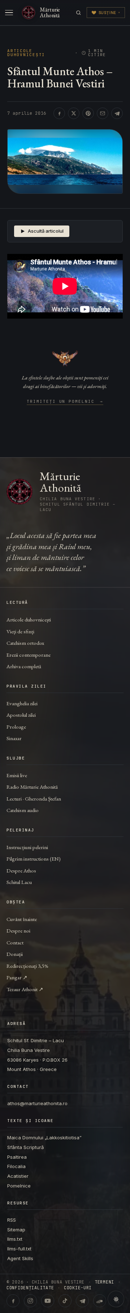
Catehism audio (22, 810)
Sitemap (16, 1229)
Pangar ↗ (16, 977)
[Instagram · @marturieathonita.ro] (30, 1300)
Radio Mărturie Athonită (32, 786)
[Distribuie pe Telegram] (117, 113)
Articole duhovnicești (26, 53)
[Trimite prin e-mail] (102, 113)
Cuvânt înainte (21, 919)
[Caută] (78, 13)
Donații (14, 953)
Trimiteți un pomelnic (65, 402)
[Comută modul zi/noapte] (116, 1299)
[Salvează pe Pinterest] (88, 113)
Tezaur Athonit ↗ (24, 989)
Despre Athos (21, 870)
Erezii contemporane (28, 654)
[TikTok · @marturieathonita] (65, 1300)
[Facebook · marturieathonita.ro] (13, 1300)
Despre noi (18, 930)
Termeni (104, 1282)
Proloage (16, 726)
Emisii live (16, 775)
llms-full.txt (19, 1249)
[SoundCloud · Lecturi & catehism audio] (99, 1300)
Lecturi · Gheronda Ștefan (33, 798)
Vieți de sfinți (20, 631)
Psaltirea (17, 1157)
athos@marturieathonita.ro (37, 1103)
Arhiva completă (23, 666)
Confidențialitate (30, 1288)
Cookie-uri (78, 1288)
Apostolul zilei (21, 714)
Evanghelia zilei (22, 703)
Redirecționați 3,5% (27, 965)
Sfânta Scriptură (25, 1147)
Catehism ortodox (25, 642)
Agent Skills (20, 1258)
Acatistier (18, 1176)
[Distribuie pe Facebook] (59, 113)
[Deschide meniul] (9, 12)
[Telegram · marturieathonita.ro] (82, 1300)
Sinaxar (14, 738)
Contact (14, 942)
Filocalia (16, 1166)
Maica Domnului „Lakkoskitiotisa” (44, 1137)
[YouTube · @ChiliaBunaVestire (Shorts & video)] (47, 1300)
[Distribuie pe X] (73, 113)
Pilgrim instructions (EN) (33, 858)
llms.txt (14, 1239)
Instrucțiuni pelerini (27, 847)
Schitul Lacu (19, 882)
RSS (11, 1220)
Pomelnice (19, 1186)
